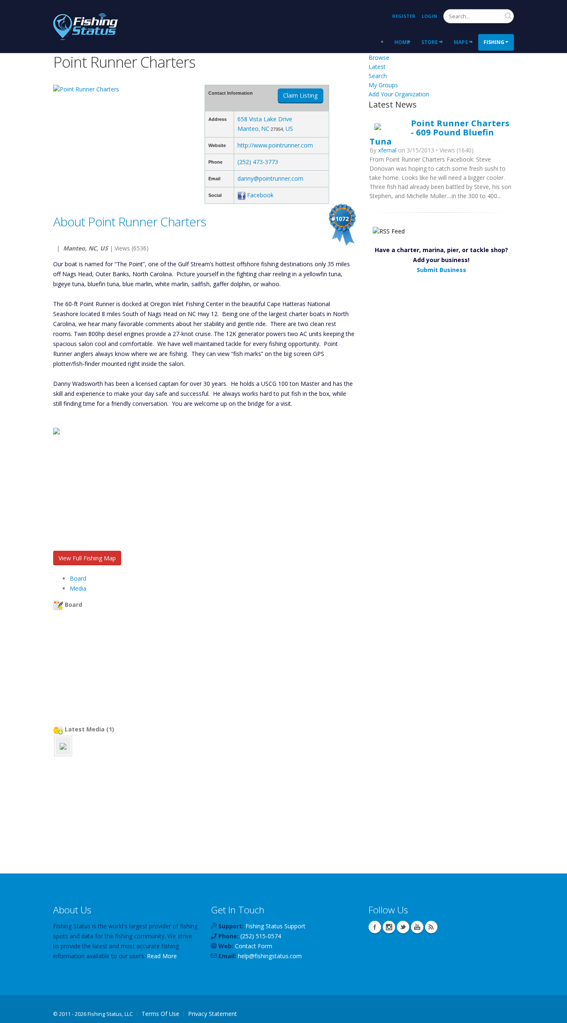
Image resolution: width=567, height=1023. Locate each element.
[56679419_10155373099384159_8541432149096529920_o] (63, 746)
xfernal (387, 150)
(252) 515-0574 (260, 936)
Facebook (260, 195)
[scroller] (553, 1013)
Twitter (403, 927)
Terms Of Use (160, 1014)
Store (429, 42)
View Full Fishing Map (87, 558)
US (289, 128)
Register (403, 16)
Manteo (248, 128)
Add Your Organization (399, 94)
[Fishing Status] (85, 25)
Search (508, 15)
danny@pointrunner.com (270, 178)
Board (78, 578)
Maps (461, 42)
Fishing (494, 42)
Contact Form (253, 946)
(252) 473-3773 (257, 162)
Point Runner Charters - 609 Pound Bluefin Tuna (439, 132)
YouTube (417, 927)
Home (402, 42)
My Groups (383, 85)
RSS (431, 927)
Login (429, 16)
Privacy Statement (212, 1014)
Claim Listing (300, 95)
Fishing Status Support (275, 926)
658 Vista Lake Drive (264, 119)
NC (265, 128)
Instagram (389, 927)
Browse (379, 57)
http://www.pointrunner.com (275, 145)
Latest (377, 67)
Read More (162, 956)
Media (78, 588)
